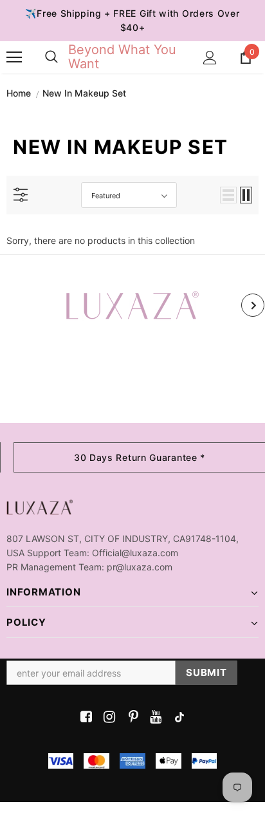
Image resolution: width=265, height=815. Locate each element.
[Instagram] (107, 717)
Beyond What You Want (122, 56)
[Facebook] (84, 717)
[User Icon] (210, 57)
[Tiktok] (177, 717)
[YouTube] (153, 717)
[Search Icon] (51, 57)
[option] (132, 305)
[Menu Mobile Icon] (14, 57)
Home (18, 93)
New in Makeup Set (84, 93)
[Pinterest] (130, 717)
